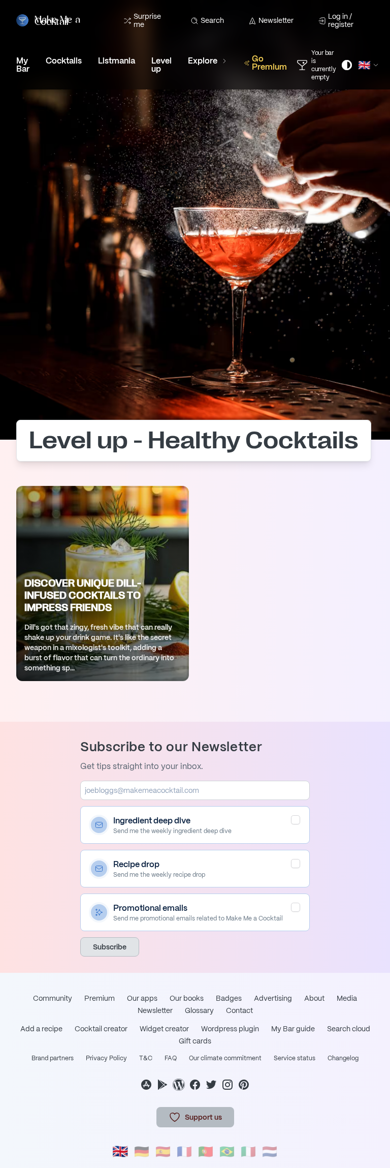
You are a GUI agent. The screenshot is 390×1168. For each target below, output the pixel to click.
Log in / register (340, 20)
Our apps (142, 998)
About (314, 998)
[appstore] (146, 1085)
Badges (229, 998)
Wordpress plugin (230, 1028)
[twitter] (211, 1085)
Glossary (199, 1010)
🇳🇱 (269, 1151)
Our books (187, 998)
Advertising (273, 998)
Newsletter (276, 20)
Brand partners (52, 1058)
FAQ (171, 1058)
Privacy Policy (106, 1058)
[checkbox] (295, 819)
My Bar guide (293, 1028)
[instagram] (227, 1085)
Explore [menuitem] (202, 60)
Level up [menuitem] (161, 64)
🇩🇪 (141, 1151)
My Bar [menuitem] (22, 64)
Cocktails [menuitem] (64, 60)
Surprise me (147, 20)
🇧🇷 (227, 1151)
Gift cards (195, 1041)
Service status (294, 1058)
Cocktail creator (101, 1028)
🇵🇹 (205, 1151)
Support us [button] (203, 1117)
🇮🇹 (248, 1151)
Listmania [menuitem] (116, 60)
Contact (239, 1010)
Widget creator (164, 1028)
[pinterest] (244, 1085)
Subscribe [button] (109, 946)
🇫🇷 (184, 1151)
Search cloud (348, 1028)
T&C (145, 1058)
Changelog (343, 1058)
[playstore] (162, 1085)
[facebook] (195, 1085)
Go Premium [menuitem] (269, 62)
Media (347, 998)
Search (212, 20)
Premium (99, 998)
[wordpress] (179, 1085)
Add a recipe (41, 1028)
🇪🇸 (163, 1151)
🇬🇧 (120, 1151)
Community (52, 998)
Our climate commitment (225, 1058)
